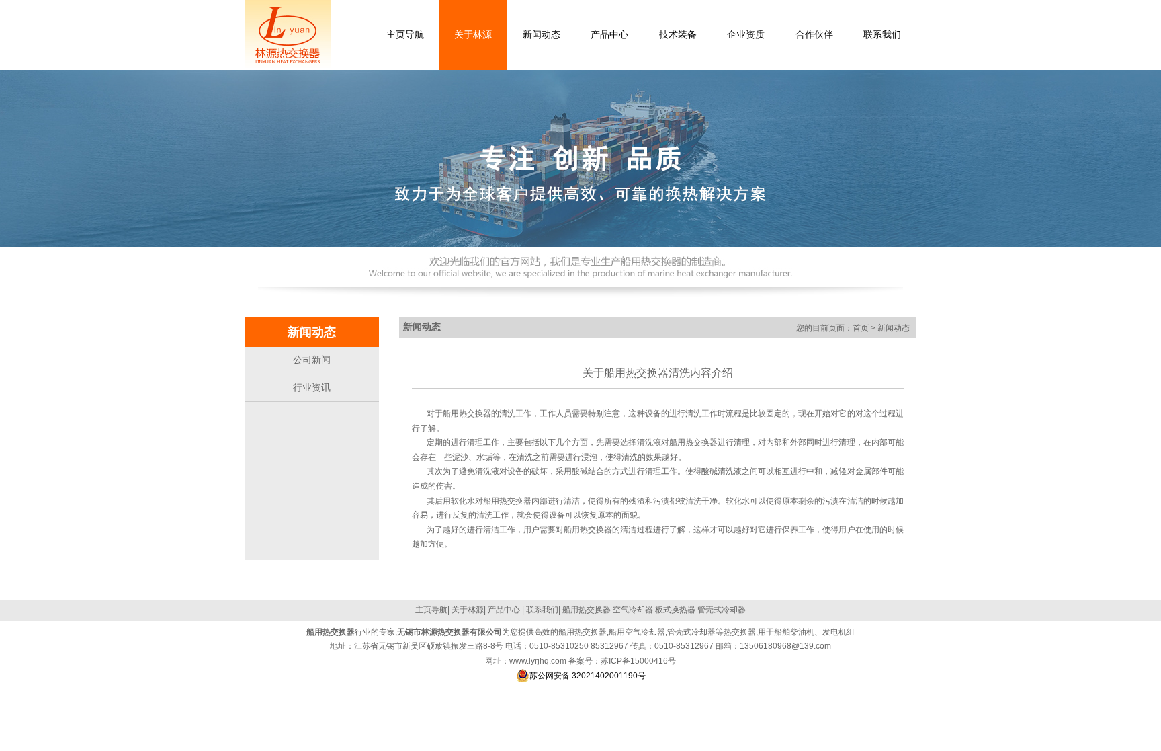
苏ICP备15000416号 (638, 661)
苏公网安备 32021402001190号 (587, 675)
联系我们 (542, 610)
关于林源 (468, 610)
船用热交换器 (693, 442)
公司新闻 (312, 359)
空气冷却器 (633, 610)
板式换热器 (675, 610)
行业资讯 (312, 387)
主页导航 (431, 610)
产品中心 (504, 610)
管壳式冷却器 (721, 610)
